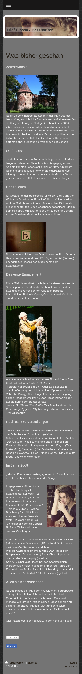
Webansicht (70, 666)
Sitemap (32, 662)
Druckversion (17, 662)
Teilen (12, 646)
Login (73, 662)
